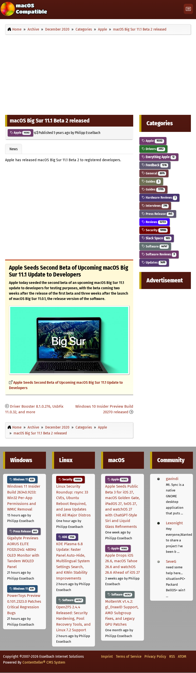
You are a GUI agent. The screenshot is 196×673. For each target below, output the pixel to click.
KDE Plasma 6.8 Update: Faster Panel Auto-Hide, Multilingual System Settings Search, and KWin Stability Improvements (73, 561)
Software (156, 246)
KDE (68, 537)
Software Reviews (160, 254)
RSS (172, 656)
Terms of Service (128, 656)
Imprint (107, 656)
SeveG (171, 561)
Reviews (155, 222)
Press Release (158, 214)
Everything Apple (159, 157)
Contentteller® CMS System (43, 662)
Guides (152, 181)
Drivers (154, 149)
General (154, 173)
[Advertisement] (98, 73)
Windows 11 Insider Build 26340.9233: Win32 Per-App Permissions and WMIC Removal (23, 498)
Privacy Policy (155, 656)
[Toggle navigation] (188, 9)
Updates (155, 262)
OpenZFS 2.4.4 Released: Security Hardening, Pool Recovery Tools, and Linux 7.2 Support (73, 618)
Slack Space (157, 238)
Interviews (156, 206)
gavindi (172, 478)
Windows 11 (23, 479)
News (13, 149)
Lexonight (174, 523)
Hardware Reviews (160, 197)
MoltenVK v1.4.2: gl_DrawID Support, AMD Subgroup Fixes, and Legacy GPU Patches (122, 613)
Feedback (155, 165)
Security (155, 230)
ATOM (182, 656)
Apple (21, 132)
